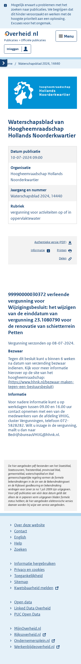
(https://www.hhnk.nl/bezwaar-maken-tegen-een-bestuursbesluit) (41, 384)
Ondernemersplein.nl (32, 640)
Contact (20, 531)
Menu (69, 36)
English (20, 537)
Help (18, 543)
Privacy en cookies (29, 569)
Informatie (38, 250)
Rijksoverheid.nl (27, 634)
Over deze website (29, 525)
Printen (61, 250)
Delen (62, 258)
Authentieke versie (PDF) (51, 243)
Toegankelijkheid (28, 575)
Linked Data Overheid (32, 608)
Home (8, 64)
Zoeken (20, 549)
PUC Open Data (27, 614)
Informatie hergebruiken (35, 563)
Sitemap (21, 581)
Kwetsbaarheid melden (33, 587)
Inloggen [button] (13, 49)
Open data (23, 602)
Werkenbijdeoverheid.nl (34, 646)
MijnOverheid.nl (27, 628)
